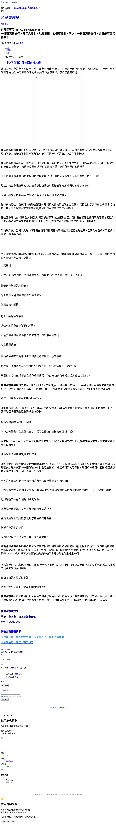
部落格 (8, 50)
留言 (18, 668)
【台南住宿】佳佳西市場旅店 (23, 62)
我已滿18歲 (5, 821)
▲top (3, 681)
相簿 (7, 48)
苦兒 (3, 655)
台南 (17, 677)
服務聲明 (79, 794)
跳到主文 (4, 24)
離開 (13, 821)
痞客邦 (13, 668)
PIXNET (41, 794)
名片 (7, 53)
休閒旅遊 (19, 43)
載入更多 (5, 685)
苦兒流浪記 (10, 18)
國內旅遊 (18, 674)
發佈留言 (5, 699)
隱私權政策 (70, 794)
